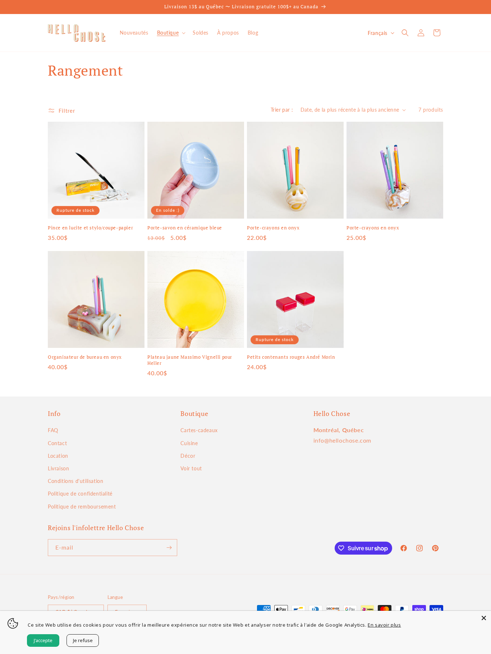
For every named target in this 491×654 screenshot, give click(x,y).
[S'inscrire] (169, 547)
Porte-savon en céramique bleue (184, 228)
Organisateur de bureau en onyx (85, 357)
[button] (171, 32)
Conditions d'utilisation (75, 481)
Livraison (58, 468)
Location (58, 456)
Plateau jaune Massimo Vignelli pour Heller (189, 360)
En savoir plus (384, 625)
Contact (57, 443)
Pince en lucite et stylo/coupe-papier (90, 228)
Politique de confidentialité (80, 494)
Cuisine (189, 443)
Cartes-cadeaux (198, 430)
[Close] (483, 618)
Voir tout (191, 468)
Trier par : (282, 110)
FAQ (53, 430)
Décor (187, 456)
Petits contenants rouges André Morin (291, 357)
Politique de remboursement (82, 506)
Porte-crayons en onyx (273, 228)
